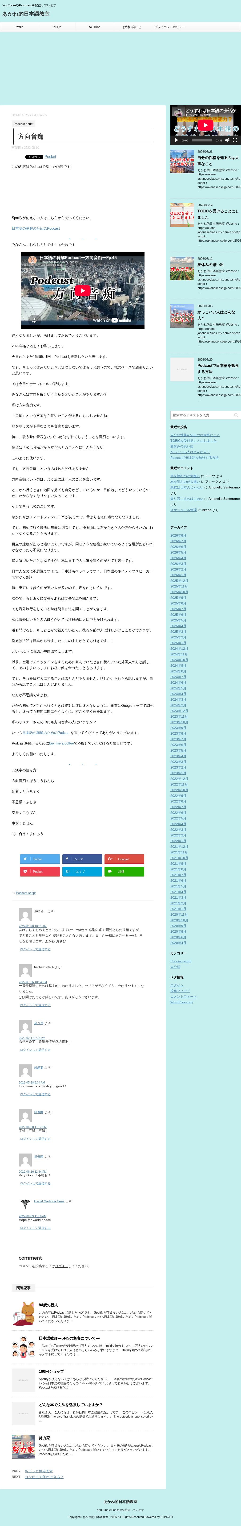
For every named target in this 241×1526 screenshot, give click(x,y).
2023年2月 (178, 767)
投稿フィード (180, 991)
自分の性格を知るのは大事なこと (195, 435)
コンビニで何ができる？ (44, 1477)
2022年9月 (178, 796)
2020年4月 (178, 943)
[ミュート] (227, 140)
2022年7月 (178, 807)
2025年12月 (179, 581)
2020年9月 (178, 926)
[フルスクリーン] (235, 140)
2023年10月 (179, 722)
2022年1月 (178, 841)
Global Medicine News (49, 1201)
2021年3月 (178, 897)
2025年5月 (178, 620)
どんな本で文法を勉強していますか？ (71, 1405)
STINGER (167, 1517)
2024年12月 (179, 648)
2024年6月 (178, 682)
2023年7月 (178, 739)
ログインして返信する (35, 949)
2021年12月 (179, 846)
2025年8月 (178, 603)
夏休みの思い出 (210, 265)
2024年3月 (178, 699)
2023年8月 (178, 733)
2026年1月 (178, 575)
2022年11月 (179, 784)
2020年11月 (179, 914)
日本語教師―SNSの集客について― (69, 1338)
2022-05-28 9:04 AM (32, 1082)
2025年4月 (178, 626)
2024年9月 (178, 665)
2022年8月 (178, 801)
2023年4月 (178, 756)
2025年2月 (178, 637)
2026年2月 (178, 569)
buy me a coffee (61, 743)
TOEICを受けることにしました (193, 440)
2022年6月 (178, 813)
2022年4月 (178, 824)
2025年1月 (178, 643)
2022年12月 (179, 779)
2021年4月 (178, 892)
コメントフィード (183, 996)
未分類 (175, 967)
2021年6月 (178, 880)
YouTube (94, 27)
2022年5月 (178, 818)
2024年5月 (178, 688)
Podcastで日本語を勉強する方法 (194, 457)
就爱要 (38, 1067)
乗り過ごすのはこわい (186, 498)
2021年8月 (178, 869)
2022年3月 (178, 829)
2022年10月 (179, 790)
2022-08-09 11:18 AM (32, 1216)
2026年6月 (178, 547)
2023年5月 (178, 750)
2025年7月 (178, 609)
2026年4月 (178, 558)
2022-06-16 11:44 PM (33, 1171)
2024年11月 (179, 654)
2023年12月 (179, 711)
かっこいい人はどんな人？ (190, 452)
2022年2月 (178, 835)
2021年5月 (178, 886)
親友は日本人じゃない (186, 487)
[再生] (176, 140)
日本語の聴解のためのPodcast (36, 228)
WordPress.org (181, 1002)
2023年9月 (178, 728)
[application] (205, 125)
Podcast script (26, 893)
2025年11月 (179, 586)
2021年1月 (178, 909)
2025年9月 (178, 598)
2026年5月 (178, 552)
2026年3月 (178, 564)
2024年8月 (178, 671)
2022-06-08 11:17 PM (33, 1127)
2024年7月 (178, 677)
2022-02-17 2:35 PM (32, 1038)
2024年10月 (179, 660)
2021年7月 (178, 875)
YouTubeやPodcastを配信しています (120, 1510)
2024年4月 (178, 694)
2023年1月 (178, 773)
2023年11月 (179, 716)
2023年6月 (178, 745)
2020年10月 (179, 920)
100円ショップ (51, 1371)
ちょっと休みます (39, 1471)
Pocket (50, 157)
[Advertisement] (120, 67)
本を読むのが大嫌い (185, 476)
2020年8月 (178, 931)
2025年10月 (179, 592)
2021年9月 (178, 863)
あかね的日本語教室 (26, 14)
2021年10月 (179, 858)
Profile (19, 27)
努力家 (44, 1438)
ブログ (56, 27)
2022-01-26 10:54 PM (33, 982)
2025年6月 (178, 614)
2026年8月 (178, 535)
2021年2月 (178, 903)
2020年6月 (178, 937)
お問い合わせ (132, 27)
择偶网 (38, 1112)
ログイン (61, 1266)
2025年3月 (178, 631)
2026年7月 (178, 541)
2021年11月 (179, 852)
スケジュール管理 (183, 510)
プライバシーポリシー (169, 27)
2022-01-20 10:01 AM (33, 926)
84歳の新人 (48, 1305)
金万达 (38, 1023)
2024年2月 (178, 705)
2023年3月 (178, 762)
